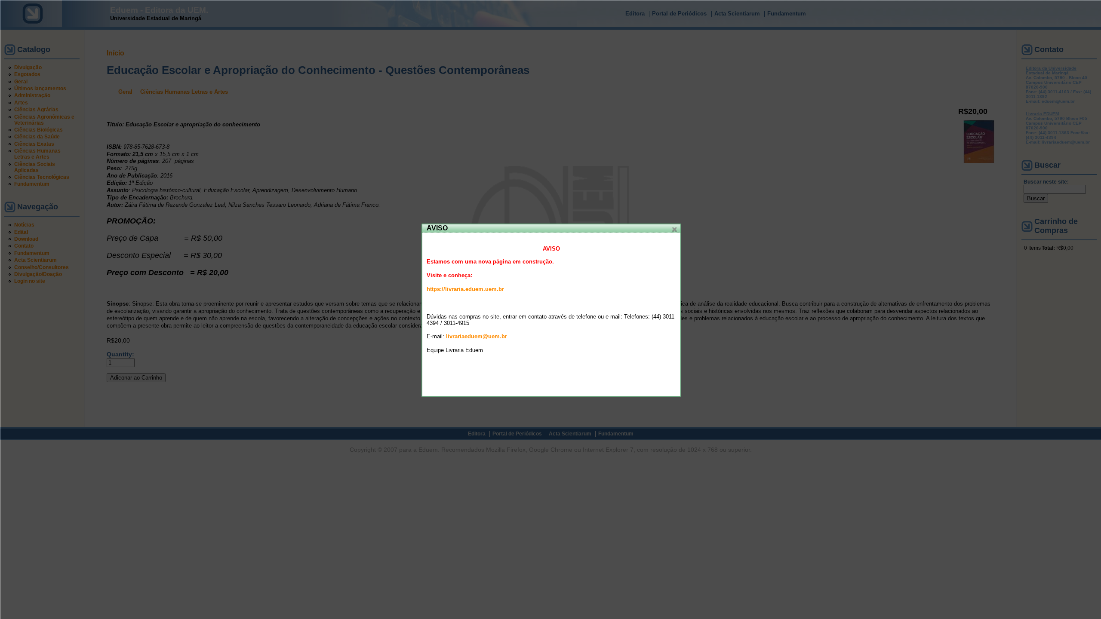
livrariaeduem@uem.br (476, 336)
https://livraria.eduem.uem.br (465, 289)
